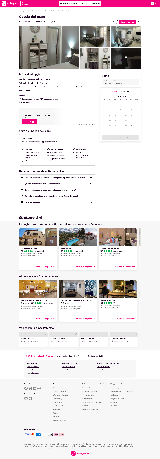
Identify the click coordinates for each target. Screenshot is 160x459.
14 (126, 115)
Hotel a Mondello (33, 367)
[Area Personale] (154, 3)
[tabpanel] (80, 369)
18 (110, 120)
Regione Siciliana (51, 11)
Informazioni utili (87, 399)
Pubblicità (56, 409)
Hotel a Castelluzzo (103, 367)
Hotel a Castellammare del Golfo (108, 363)
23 (136, 120)
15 (131, 115)
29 (131, 126)
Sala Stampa (57, 416)
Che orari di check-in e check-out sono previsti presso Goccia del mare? (55, 178)
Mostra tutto (24, 102)
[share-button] (139, 22)
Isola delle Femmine (70, 3)
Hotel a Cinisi (101, 370)
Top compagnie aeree (117, 388)
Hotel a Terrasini (32, 370)
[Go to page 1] (78, 349)
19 (115, 120)
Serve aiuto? (86, 388)
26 (115, 126)
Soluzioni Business (59, 420)
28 (126, 126)
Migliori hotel (114, 402)
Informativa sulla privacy (61, 395)
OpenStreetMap (91, 124)
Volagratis (23, 11)
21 (126, 120)
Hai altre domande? (33, 202)
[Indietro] (104, 96)
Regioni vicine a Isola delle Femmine (71, 356)
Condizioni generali (59, 391)
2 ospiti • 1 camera (94, 3)
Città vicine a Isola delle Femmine (39, 356)
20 (120, 120)
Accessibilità (86, 406)
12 (115, 115)
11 (110, 115)
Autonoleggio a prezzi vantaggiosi (122, 391)
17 (104, 120)
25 (110, 126)
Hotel (32, 11)
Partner (55, 413)
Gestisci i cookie (58, 402)
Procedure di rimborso (89, 391)
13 (120, 115)
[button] (49, 47)
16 (136, 115)
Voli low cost (114, 395)
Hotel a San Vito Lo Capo (70, 363)
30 (136, 126)
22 (131, 120)
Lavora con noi (58, 406)
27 (120, 126)
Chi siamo (56, 388)
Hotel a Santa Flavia (68, 367)
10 (104, 115)
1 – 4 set (82, 3)
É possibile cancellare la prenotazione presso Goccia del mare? (51, 196)
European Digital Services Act (92, 402)
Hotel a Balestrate (33, 373)
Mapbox (81, 124)
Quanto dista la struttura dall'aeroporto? (42, 184)
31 (104, 131)
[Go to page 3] (81, 349)
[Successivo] (136, 96)
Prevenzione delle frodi (90, 409)
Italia (39, 11)
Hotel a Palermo (32, 363)
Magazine (113, 406)
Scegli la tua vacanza (117, 399)
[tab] (39, 356)
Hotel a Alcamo (67, 370)
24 (104, 126)
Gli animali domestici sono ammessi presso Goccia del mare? (50, 190)
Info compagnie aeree (89, 395)
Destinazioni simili (95, 356)
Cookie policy (57, 399)
